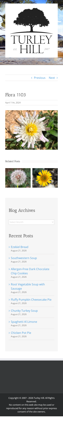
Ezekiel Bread (19, 247)
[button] (7, 178)
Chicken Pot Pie (21, 333)
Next (52, 78)
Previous (40, 78)
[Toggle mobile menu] (56, 59)
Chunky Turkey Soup (24, 311)
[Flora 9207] (18, 170)
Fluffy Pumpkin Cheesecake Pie (31, 300)
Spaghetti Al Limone (24, 322)
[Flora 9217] (45, 170)
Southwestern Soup (24, 258)
